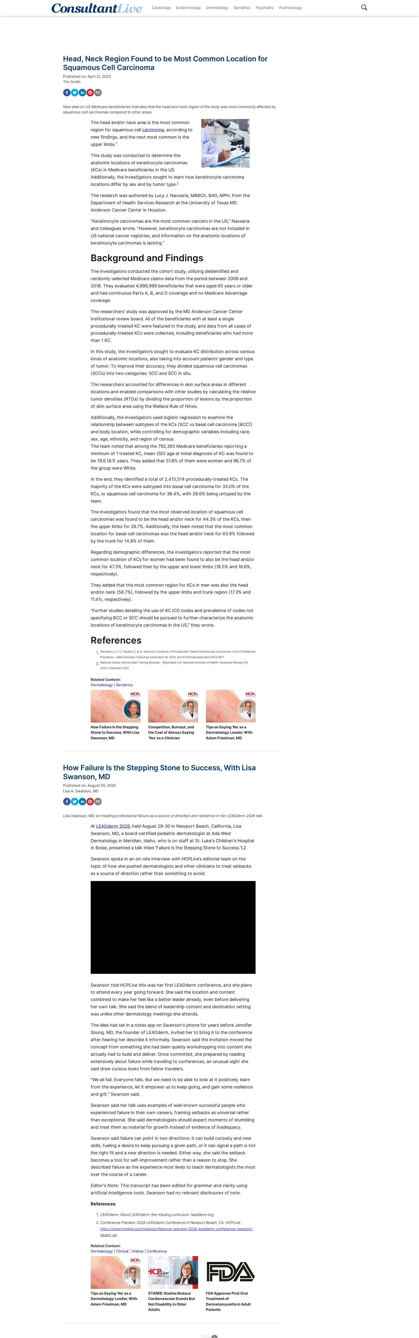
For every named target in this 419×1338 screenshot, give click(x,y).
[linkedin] (82, 92)
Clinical (122, 1251)
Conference (157, 1251)
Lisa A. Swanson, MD (81, 791)
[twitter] (75, 92)
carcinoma (153, 129)
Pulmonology (290, 7)
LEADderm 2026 (113, 826)
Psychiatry (265, 7)
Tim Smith (72, 81)
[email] (98, 92)
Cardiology (161, 7)
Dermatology (217, 7)
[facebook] (67, 92)
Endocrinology (188, 7)
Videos (138, 1251)
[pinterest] (90, 92)
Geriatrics (242, 7)
